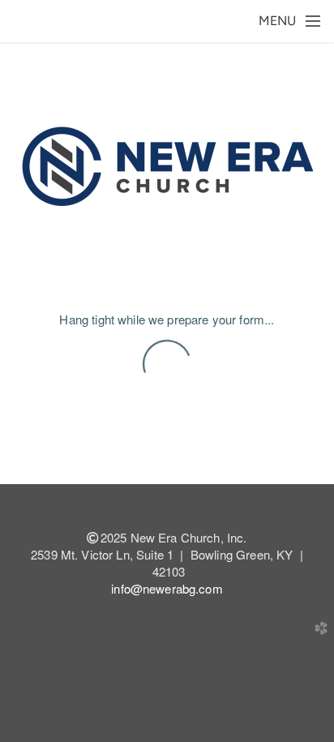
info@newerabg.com (167, 588)
